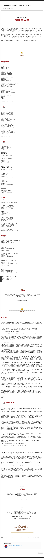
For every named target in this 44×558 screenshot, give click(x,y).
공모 (4, 537)
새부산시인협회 (29, 537)
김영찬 (35, 537)
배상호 (18, 537)
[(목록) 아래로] (40, 552)
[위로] (38, 552)
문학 (12, 537)
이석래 (33, 537)
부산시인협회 (21, 537)
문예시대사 (14, 537)
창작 (6, 537)
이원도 (25, 537)
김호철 (38, 537)
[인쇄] (42, 552)
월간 (40, 537)
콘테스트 (9, 537)
